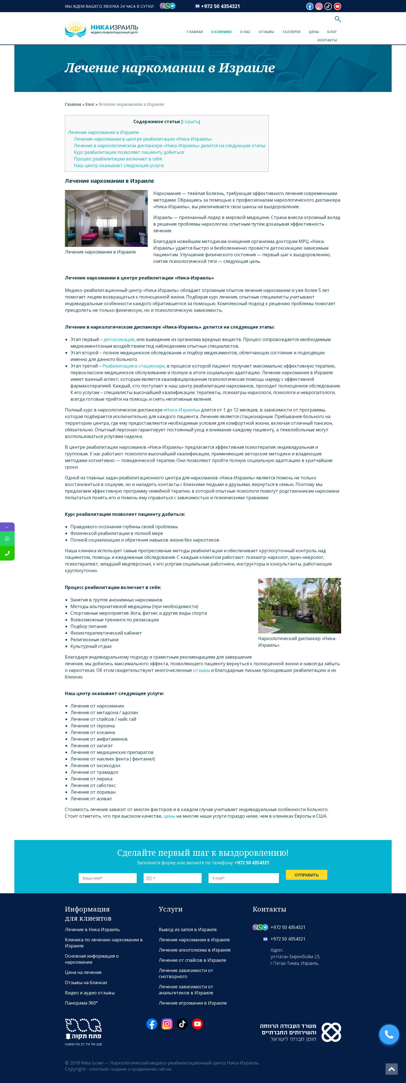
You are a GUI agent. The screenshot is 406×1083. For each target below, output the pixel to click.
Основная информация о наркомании (92, 959)
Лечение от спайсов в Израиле (192, 960)
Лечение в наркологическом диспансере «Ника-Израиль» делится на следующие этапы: (170, 145)
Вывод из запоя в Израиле (188, 929)
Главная (195, 32)
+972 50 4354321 (220, 6)
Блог (332, 32)
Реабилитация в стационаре (133, 366)
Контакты (327, 40)
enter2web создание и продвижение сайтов (130, 1069)
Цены (314, 32)
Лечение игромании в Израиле (193, 1003)
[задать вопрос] (7, 538)
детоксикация (119, 339)
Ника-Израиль (182, 410)
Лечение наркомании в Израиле (103, 132)
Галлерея (291, 32)
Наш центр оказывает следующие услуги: (119, 165)
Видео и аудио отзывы (90, 993)
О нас (245, 32)
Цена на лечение (83, 972)
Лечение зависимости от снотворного (186, 973)
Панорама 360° (81, 1003)
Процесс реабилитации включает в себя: (118, 159)
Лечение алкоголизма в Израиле (195, 950)
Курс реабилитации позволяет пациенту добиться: (129, 152)
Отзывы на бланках (86, 982)
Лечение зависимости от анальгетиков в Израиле (186, 990)
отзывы (201, 670)
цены (169, 816)
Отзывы (266, 32)
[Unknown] (150, 878)
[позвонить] (7, 553)
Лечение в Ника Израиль (92, 929)
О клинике (221, 32)
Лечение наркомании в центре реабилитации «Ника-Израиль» (143, 139)
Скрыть (190, 121)
